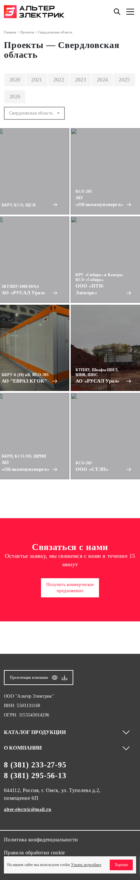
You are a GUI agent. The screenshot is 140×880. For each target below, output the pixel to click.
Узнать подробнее (86, 864)
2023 (80, 79)
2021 (36, 79)
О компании (23, 748)
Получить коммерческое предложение (70, 587)
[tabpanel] (70, 304)
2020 (14, 79)
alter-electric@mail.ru (27, 809)
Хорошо (121, 864)
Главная (10, 32)
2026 (14, 96)
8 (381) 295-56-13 (35, 775)
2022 (58, 79)
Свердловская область (31, 113)
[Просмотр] (54, 677)
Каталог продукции (35, 732)
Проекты (27, 32)
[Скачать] (64, 677)
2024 (102, 79)
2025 (124, 79)
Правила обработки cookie (34, 852)
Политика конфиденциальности (41, 839)
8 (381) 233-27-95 (35, 765)
